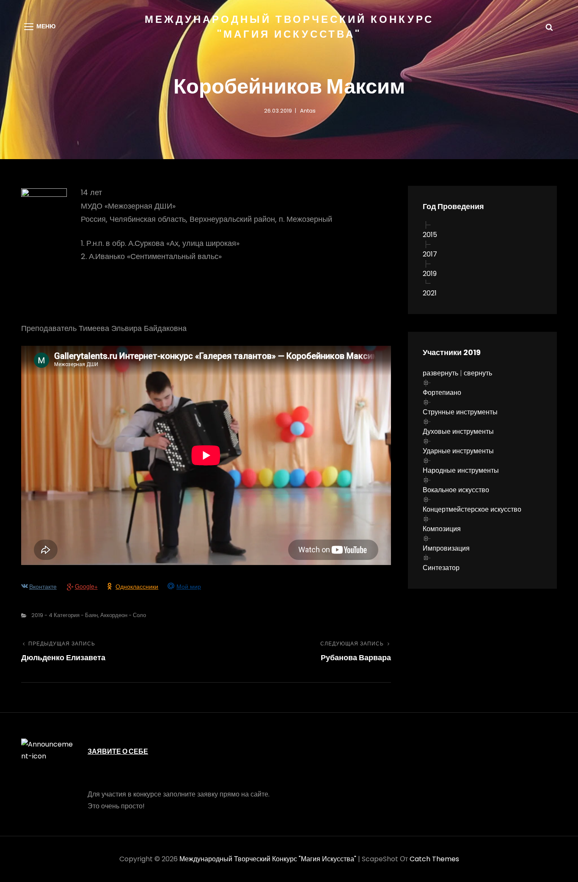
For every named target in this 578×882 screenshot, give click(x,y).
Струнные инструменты (460, 412)
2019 (430, 273)
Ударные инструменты (458, 451)
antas (308, 111)
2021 (430, 293)
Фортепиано (442, 392)
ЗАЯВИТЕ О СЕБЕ (118, 751)
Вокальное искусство (456, 490)
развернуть (440, 373)
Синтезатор (441, 568)
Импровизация (446, 548)
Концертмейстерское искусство (472, 509)
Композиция (442, 529)
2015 (430, 235)
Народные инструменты (461, 470)
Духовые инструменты (458, 431)
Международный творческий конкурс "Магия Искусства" (267, 859)
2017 (430, 254)
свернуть (478, 373)
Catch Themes (434, 859)
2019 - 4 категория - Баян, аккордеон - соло (88, 615)
